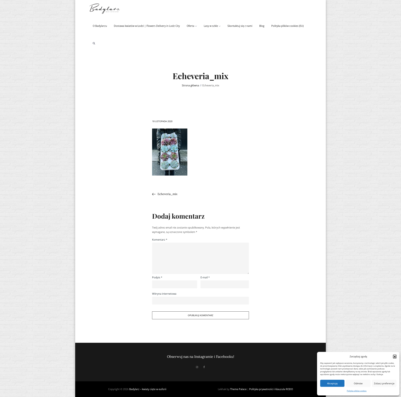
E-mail (205, 277)
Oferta (190, 26)
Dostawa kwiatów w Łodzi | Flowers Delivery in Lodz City (147, 26)
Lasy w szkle (211, 26)
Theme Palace (238, 389)
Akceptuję (332, 383)
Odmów (358, 383)
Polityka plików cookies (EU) (287, 26)
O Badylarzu (100, 26)
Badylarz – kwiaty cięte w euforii (147, 389)
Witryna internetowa (164, 293)
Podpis (157, 277)
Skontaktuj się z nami (239, 26)
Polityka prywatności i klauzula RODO (271, 389)
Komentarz (159, 239)
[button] (394, 356)
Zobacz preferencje (384, 383)
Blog (261, 26)
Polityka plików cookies (357, 390)
